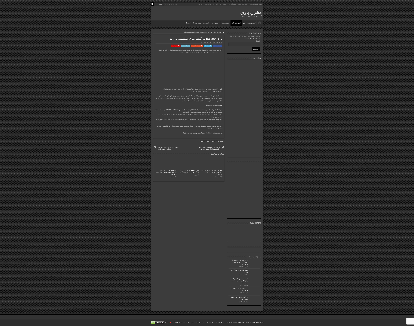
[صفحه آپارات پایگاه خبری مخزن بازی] (244, 198)
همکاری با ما (208, 4)
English (188, 23)
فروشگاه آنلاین (232, 4)
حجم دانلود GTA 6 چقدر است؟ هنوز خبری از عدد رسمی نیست (212, 172)
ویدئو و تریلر (215, 23)
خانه (221, 32)
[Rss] (176, 4)
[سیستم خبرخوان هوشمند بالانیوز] (244, 128)
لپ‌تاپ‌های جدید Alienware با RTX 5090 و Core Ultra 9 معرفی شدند (239, 262)
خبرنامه (200, 4)
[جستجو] (152, 4)
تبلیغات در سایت (242, 4)
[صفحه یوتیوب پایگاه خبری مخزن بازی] (244, 184)
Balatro (214, 141)
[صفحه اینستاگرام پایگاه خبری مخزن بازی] (244, 166)
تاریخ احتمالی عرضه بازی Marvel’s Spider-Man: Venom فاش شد (166, 172)
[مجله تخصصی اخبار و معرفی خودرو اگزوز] (244, 115)
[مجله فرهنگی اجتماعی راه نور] (244, 80)
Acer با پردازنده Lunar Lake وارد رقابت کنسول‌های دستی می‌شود (209, 147)
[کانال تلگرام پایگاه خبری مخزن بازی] (244, 173)
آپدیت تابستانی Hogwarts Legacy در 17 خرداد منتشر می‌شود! (240, 281)
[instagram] (165, 4)
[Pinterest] (172, 4)
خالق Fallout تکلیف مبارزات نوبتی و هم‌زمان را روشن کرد (189, 171)
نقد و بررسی (225, 23)
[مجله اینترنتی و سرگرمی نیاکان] (244, 68)
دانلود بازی (206, 23)
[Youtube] (167, 4)
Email (258, 41)
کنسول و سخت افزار (249, 23)
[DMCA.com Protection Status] (157, 322)
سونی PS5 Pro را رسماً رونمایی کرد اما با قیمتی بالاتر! (168, 147)
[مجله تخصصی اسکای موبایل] (244, 140)
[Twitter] (174, 4)
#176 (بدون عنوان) (259, 22)
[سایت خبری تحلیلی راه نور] (244, 91)
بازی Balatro (205, 141)
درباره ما (215, 4)
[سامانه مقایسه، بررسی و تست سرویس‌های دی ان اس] (244, 151)
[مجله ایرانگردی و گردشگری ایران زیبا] (244, 102)
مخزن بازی (251, 12)
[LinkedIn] (169, 4)
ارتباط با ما (223, 4)
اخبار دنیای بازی (236, 23)
